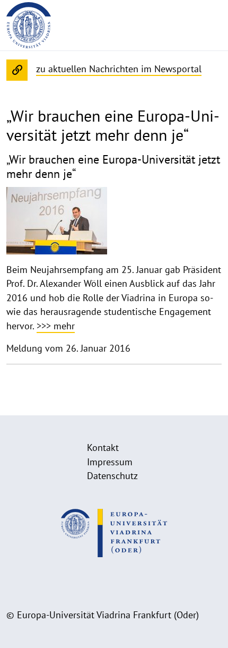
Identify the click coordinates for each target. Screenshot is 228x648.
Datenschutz (112, 476)
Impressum (110, 462)
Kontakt (103, 447)
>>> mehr (56, 326)
